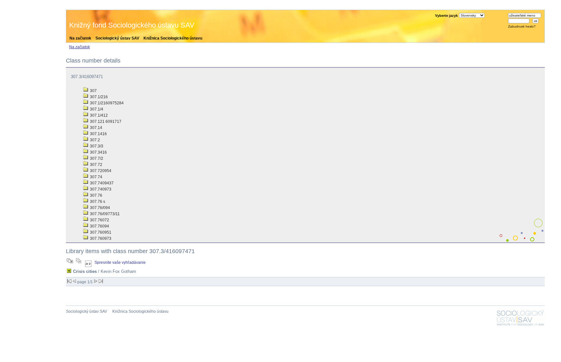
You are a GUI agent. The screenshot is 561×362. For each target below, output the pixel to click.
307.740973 (100, 189)
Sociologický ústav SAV (117, 38)
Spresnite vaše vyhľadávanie (120, 262)
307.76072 (99, 220)
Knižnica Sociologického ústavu (172, 38)
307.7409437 (101, 183)
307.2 (94, 140)
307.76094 (99, 226)
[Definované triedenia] (88, 262)
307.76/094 (99, 207)
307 (93, 90)
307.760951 (100, 232)
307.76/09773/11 (104, 214)
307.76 (95, 195)
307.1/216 (98, 97)
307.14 (95, 127)
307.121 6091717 (105, 121)
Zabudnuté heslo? (522, 26)
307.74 (95, 177)
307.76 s (97, 201)
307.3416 (98, 152)
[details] (69, 271)
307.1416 (98, 134)
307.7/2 (96, 158)
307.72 (95, 164)
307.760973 (100, 238)
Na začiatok (80, 38)
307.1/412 (98, 115)
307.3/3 (96, 146)
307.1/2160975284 (106, 103)
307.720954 (100, 171)
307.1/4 (96, 109)
